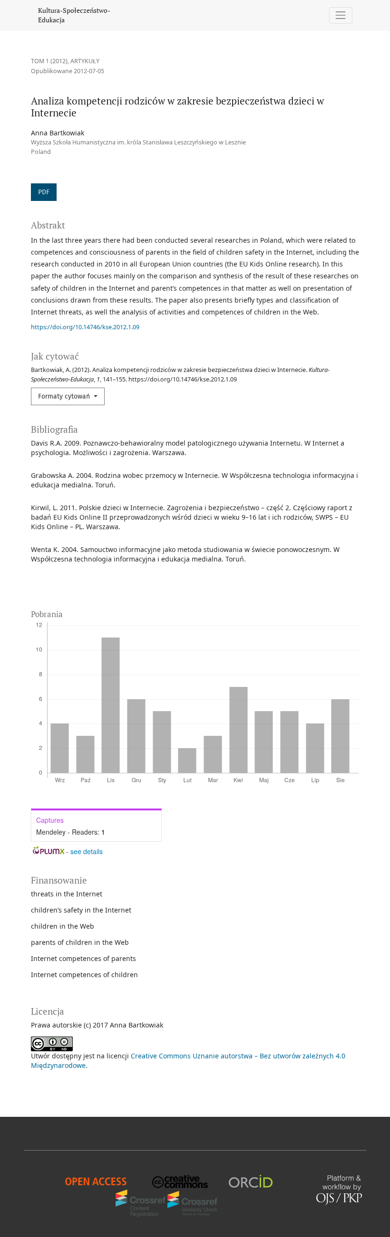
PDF (43, 192)
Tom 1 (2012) (49, 61)
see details (86, 851)
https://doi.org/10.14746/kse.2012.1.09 (85, 327)
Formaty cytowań (65, 396)
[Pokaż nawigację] (340, 15)
